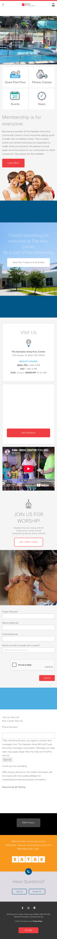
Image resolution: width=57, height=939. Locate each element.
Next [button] (7, 40)
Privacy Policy (37, 921)
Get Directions (28, 432)
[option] (28, 40)
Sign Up (7, 759)
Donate (28, 930)
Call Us (19, 891)
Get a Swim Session (13, 42)
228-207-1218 (45, 914)
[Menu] (3, 5)
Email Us (37, 891)
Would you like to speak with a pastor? (21, 645)
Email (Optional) (10, 634)
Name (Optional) (10, 622)
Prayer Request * (10, 611)
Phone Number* (10, 727)
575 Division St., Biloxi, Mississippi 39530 (23, 914)
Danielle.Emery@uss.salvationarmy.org (28, 917)
